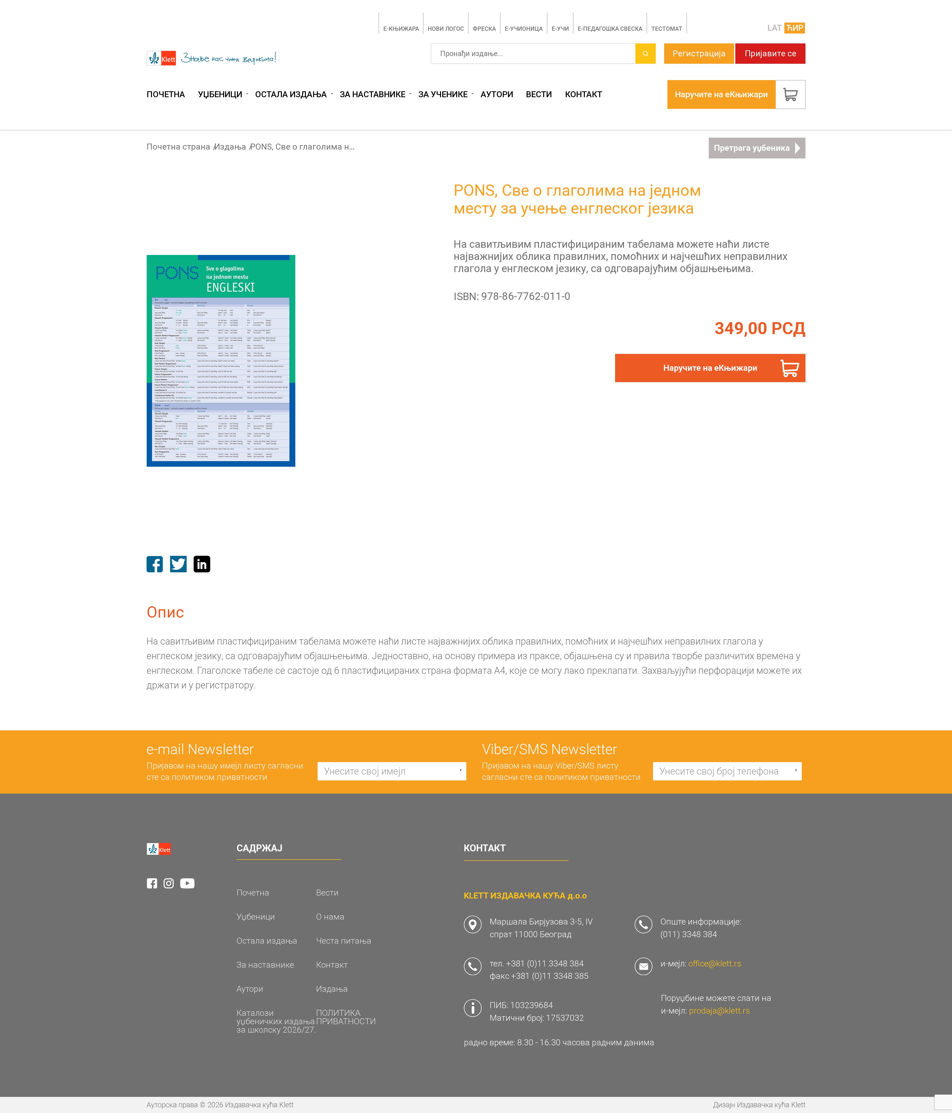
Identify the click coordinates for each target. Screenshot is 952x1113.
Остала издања (291, 94)
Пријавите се (770, 53)
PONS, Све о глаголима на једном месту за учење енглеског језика (302, 147)
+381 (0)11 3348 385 (550, 976)
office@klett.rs (714, 963)
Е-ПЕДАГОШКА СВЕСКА (610, 28)
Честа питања (343, 941)
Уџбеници (220, 94)
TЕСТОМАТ (666, 28)
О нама (330, 917)
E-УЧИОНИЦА (524, 28)
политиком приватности (219, 777)
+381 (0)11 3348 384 (545, 963)
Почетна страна (178, 147)
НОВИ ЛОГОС (446, 28)
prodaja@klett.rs (719, 1011)
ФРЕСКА (484, 28)
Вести (539, 94)
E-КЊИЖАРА (401, 28)
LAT (775, 28)
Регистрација (699, 53)
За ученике (443, 94)
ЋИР (794, 28)
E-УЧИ (560, 28)
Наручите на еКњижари (710, 368)
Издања (230, 147)
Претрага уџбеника (752, 148)
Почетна (166, 94)
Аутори (497, 94)
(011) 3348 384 (688, 934)
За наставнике (372, 94)
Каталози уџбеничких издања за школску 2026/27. (276, 1021)
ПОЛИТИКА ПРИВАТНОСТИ (346, 1017)
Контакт (583, 94)
